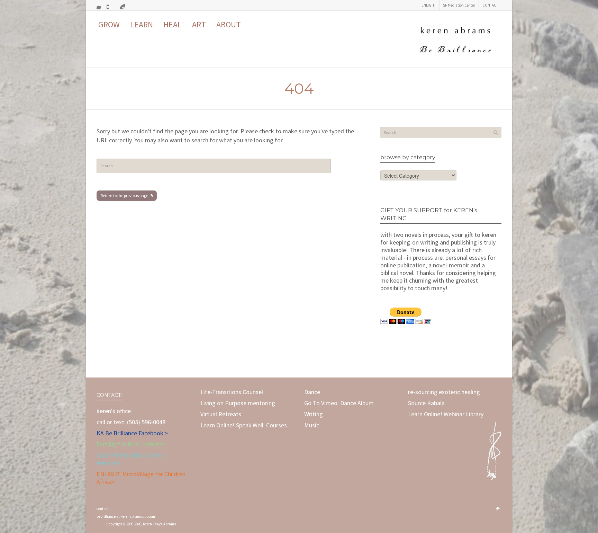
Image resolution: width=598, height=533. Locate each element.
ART (199, 24)
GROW (109, 24)
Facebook (101, 5)
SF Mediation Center (459, 5)
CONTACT (490, 5)
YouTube (121, 5)
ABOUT (228, 24)
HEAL (172, 24)
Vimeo (111, 5)
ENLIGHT (429, 5)
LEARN (141, 24)
